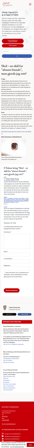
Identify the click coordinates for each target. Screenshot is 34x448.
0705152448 (5, 420)
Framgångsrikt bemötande (11, 358)
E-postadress (8, 258)
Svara (5, 197)
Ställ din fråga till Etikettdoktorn (13, 41)
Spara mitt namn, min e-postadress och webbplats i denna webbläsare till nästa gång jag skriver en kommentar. (16, 274)
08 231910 (5, 416)
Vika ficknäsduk (8, 390)
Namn (6, 251)
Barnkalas (6, 382)
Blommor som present (9, 384)
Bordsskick (6, 380)
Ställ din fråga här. (23, 210)
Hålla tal (5, 378)
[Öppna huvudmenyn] (30, 4)
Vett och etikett (7, 360)
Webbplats (7, 265)
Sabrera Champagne (9, 388)
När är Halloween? (8, 386)
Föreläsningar (13, 45)
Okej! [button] (30, 445)
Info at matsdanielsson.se (9, 424)
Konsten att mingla (8, 362)
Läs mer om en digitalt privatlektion (13, 344)
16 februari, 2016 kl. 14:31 (11, 202)
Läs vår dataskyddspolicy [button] (17, 446)
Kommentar (7, 232)
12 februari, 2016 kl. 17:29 (11, 180)
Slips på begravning (9, 376)
